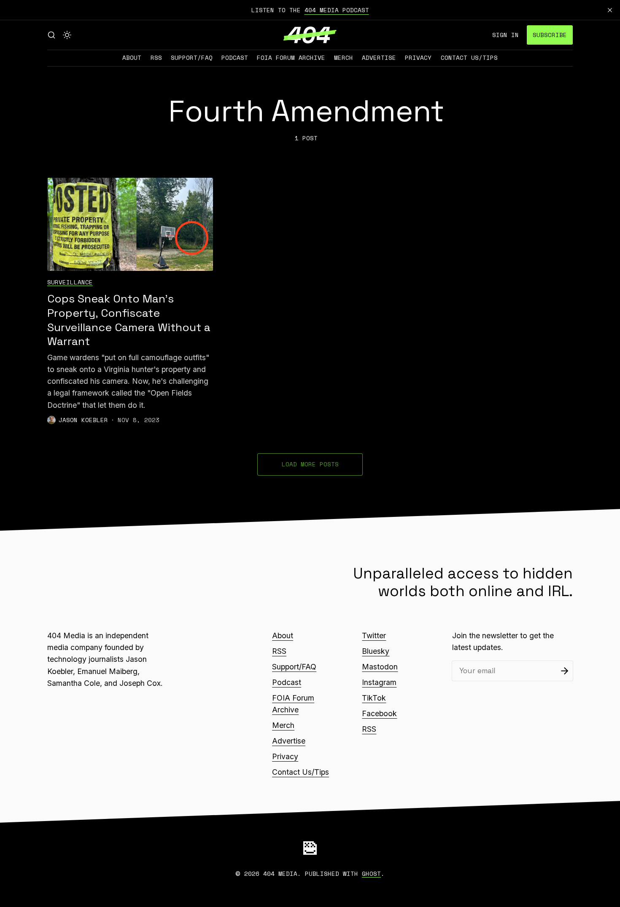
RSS (156, 57)
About (131, 57)
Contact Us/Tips (469, 57)
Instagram (379, 682)
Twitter (374, 635)
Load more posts (310, 464)
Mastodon (380, 666)
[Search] (51, 35)
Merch (343, 57)
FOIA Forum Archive (291, 57)
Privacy (418, 57)
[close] (610, 10)
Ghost (371, 873)
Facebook (379, 713)
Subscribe (550, 34)
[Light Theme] (67, 35)
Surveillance (70, 282)
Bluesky (375, 651)
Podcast (234, 57)
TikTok (374, 697)
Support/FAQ (192, 57)
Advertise (379, 57)
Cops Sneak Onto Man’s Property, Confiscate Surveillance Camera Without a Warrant (128, 320)
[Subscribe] (564, 671)
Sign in (505, 34)
